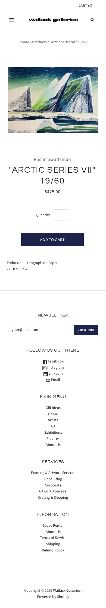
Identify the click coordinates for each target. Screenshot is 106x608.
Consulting (53, 479)
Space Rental (53, 525)
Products (39, 42)
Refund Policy (53, 550)
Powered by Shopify (53, 597)
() (85, 5)
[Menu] (11, 19)
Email (55, 380)
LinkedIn (55, 373)
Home (24, 42)
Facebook (55, 361)
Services (53, 439)
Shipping (53, 544)
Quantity (43, 215)
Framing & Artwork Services (53, 473)
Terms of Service (53, 538)
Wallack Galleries (66, 590)
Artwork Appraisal (53, 491)
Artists (53, 420)
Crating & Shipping (53, 497)
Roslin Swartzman (52, 159)
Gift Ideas (53, 408)
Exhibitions (53, 432)
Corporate (53, 485)
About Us (53, 445)
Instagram (55, 367)
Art (53, 426)
